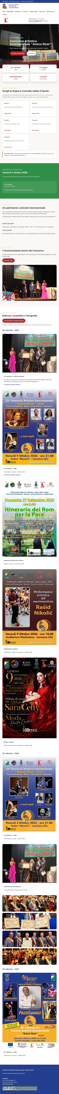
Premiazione (18, 11)
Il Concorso (25, 11)
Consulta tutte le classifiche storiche (14, 320)
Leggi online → (8, 113)
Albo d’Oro (42, 11)
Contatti (4, 14)
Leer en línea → (8, 147)
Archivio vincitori (33, 11)
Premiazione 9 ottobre (45, 53)
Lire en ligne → (36, 130)
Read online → (8, 130)
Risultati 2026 (10, 11)
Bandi (3, 11)
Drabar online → (36, 113)
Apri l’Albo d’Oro (8, 260)
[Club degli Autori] (19, 1088)
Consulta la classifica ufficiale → (12, 384)
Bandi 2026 (31, 53)
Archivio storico (50, 11)
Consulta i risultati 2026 (17, 53)
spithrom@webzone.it (7, 1084)
